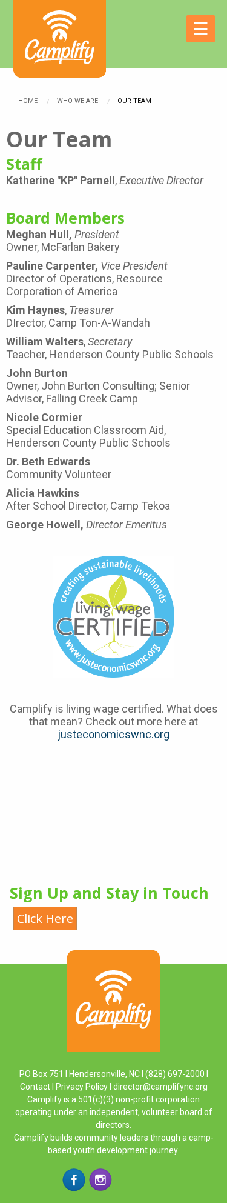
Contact (36, 1086)
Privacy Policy (82, 1086)
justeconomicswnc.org (113, 734)
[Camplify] (59, 25)
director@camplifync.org (160, 1086)
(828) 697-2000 (175, 1074)
